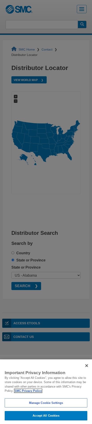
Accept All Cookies (46, 415)
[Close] (87, 366)
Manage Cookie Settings (46, 403)
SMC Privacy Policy (28, 390)
